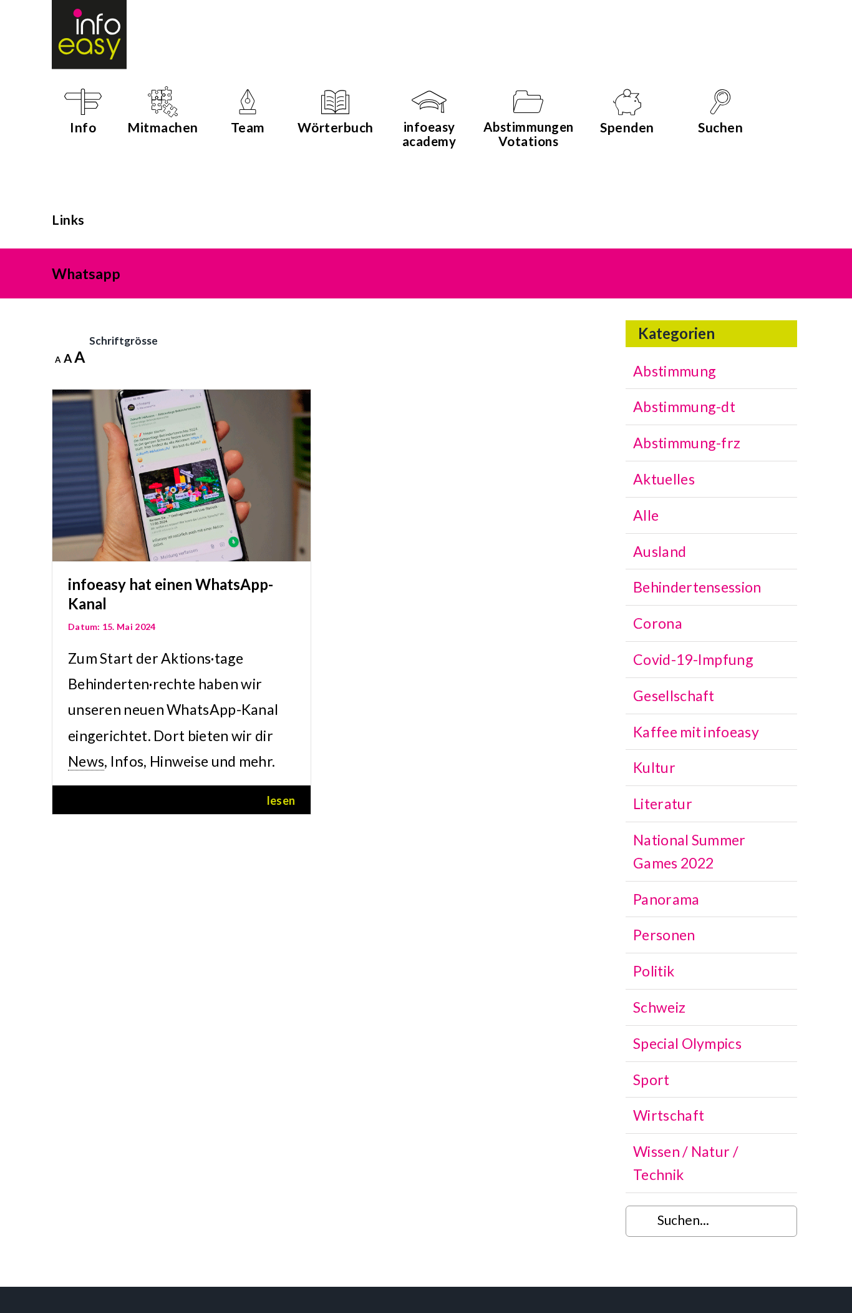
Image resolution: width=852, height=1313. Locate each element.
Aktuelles (664, 479)
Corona (657, 623)
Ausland (659, 551)
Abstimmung (674, 371)
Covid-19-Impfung (693, 659)
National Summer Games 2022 (689, 851)
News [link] (86, 761)
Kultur (654, 767)
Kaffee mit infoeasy (696, 731)
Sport (651, 1079)
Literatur (662, 803)
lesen (281, 800)
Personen (664, 934)
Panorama (666, 899)
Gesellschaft (674, 695)
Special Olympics (687, 1043)
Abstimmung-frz (686, 442)
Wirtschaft (668, 1115)
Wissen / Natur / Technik (685, 1163)
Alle (646, 515)
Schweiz (659, 1007)
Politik (653, 971)
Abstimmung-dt (684, 406)
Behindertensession (697, 587)
